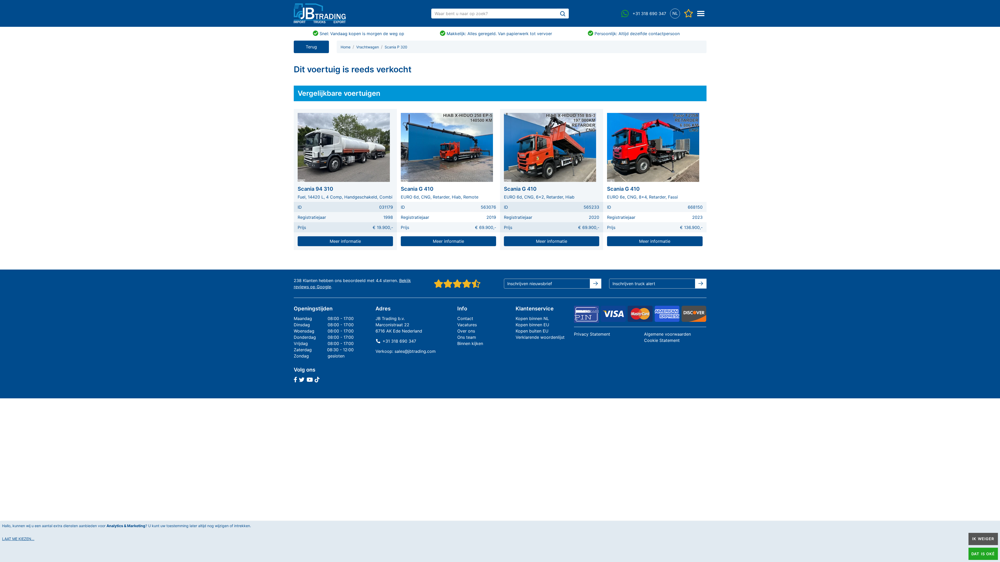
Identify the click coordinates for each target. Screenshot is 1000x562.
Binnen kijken (470, 343)
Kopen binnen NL (532, 318)
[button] (675, 13)
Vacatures (467, 324)
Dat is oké (983, 554)
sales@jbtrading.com (415, 351)
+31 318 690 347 (399, 341)
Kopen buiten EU (532, 331)
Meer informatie (345, 241)
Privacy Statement (592, 334)
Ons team (466, 337)
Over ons (466, 331)
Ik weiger (983, 539)
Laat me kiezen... (18, 539)
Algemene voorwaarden (667, 334)
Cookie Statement (662, 340)
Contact (465, 318)
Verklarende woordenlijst (540, 337)
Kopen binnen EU (532, 324)
